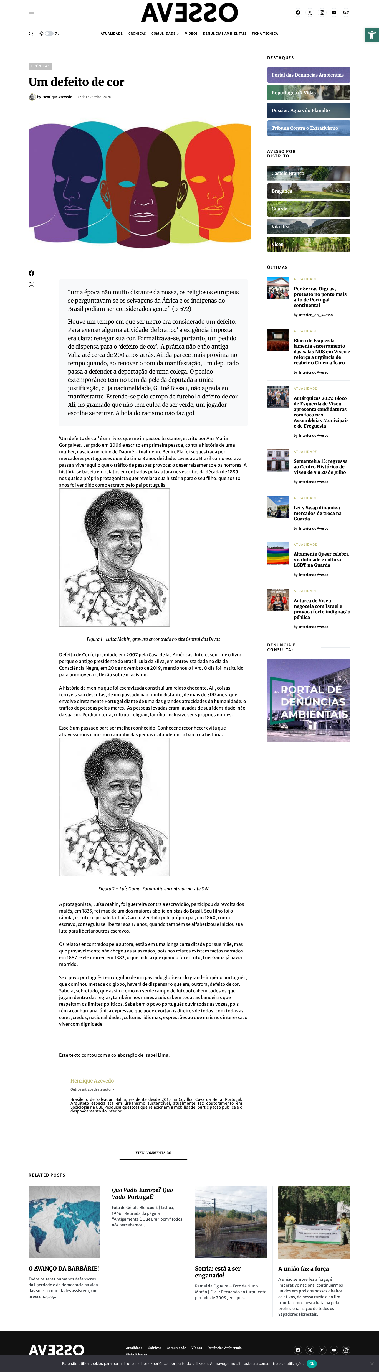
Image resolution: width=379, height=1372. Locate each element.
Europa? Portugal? (142, 1193)
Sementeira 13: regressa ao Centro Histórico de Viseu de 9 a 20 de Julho (321, 466)
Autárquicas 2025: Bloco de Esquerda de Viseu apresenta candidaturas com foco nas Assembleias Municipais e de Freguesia (321, 412)
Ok (311, 1363)
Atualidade (305, 279)
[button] (372, 35)
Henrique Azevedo (92, 1081)
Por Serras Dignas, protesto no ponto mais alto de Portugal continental (320, 297)
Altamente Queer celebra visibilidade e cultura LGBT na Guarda (321, 559)
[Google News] (346, 12)
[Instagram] (322, 12)
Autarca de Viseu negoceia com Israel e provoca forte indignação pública (322, 609)
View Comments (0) (153, 1153)
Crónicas (40, 66)
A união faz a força (303, 1268)
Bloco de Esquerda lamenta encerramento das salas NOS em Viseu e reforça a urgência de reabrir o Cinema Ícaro (322, 351)
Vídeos (196, 1348)
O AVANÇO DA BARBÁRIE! (64, 1268)
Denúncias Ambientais (225, 1348)
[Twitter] (309, 12)
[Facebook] (298, 12)
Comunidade (176, 1348)
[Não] (372, 1363)
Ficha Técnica (136, 1355)
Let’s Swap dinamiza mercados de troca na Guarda (318, 513)
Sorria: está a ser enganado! (218, 1272)
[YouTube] (334, 12)
